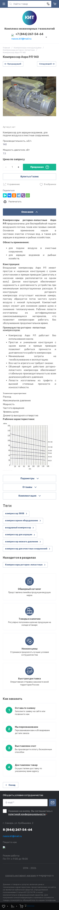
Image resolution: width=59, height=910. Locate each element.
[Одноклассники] (14, 195)
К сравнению (13, 184)
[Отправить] (52, 802)
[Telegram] (19, 195)
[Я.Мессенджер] (5, 195)
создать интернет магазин (20, 875)
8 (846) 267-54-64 (17, 830)
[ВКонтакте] (9, 195)
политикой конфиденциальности (27, 814)
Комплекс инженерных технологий (29, 28)
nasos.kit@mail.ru (21, 38)
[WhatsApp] (28, 195)
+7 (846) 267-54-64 (29, 34)
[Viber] (23, 195)
